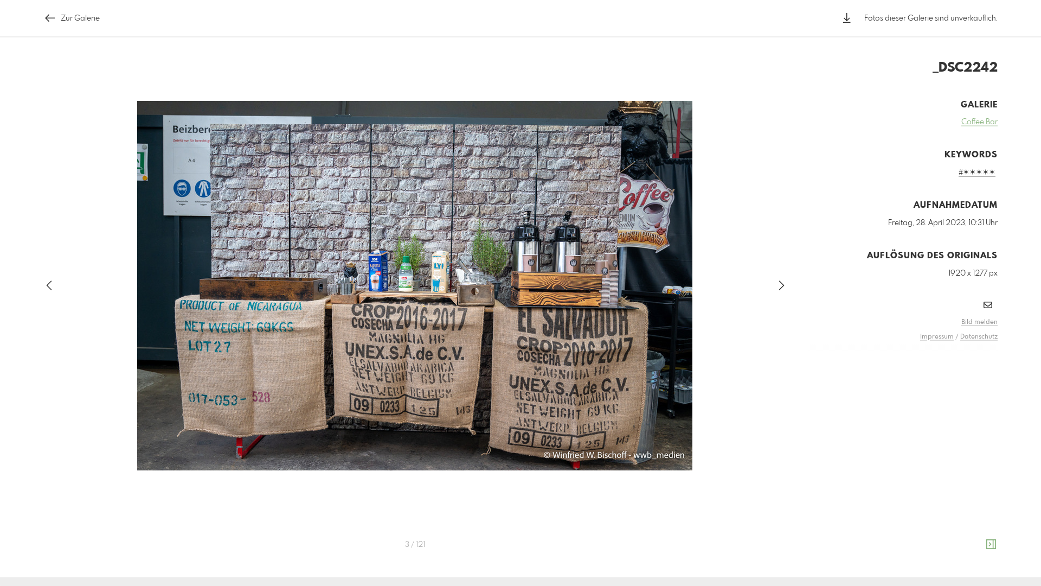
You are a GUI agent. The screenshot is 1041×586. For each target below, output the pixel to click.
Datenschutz (979, 337)
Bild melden (979, 322)
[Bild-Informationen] (991, 545)
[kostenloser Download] (846, 18)
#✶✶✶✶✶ (977, 172)
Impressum (937, 337)
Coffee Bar (979, 122)
